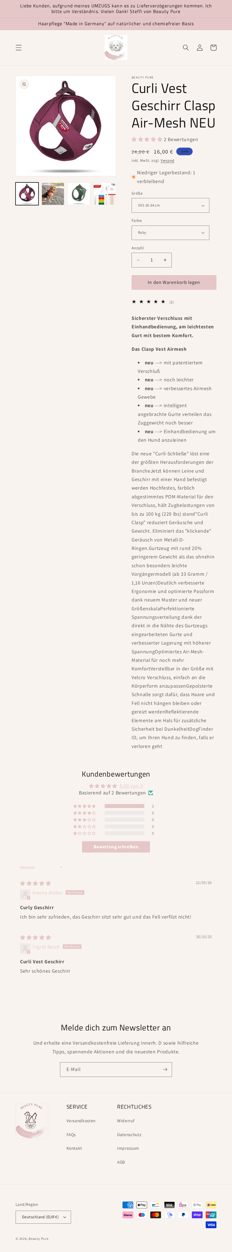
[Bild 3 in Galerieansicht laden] (53, 193)
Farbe (137, 220)
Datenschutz (129, 1134)
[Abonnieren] (165, 1069)
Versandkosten (81, 1120)
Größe (137, 193)
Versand (167, 160)
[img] (35, 883)
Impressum (128, 1148)
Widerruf (125, 1120)
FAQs (71, 1134)
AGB (121, 1162)
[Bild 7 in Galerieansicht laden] (104, 193)
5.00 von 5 (131, 786)
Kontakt (74, 1148)
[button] (18, 47)
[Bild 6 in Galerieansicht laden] (78, 193)
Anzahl (138, 247)
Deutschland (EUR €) (40, 1216)
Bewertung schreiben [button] (116, 847)
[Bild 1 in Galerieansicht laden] (27, 193)
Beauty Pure (38, 1238)
